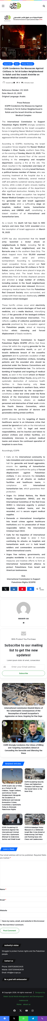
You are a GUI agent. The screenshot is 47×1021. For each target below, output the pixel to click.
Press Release (27, 64)
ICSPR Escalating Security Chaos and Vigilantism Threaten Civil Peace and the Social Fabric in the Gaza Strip (34, 786)
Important (8, 64)
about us (26, 1004)
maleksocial (23, 1000)
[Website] (23, 622)
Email (3, 900)
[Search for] (44, 7)
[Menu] (3, 7)
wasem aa (9, 83)
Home (19, 1004)
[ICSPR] (14, 6)
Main (17, 64)
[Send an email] (14, 83)
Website (3, 910)
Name (3, 889)
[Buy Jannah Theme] (23, 18)
